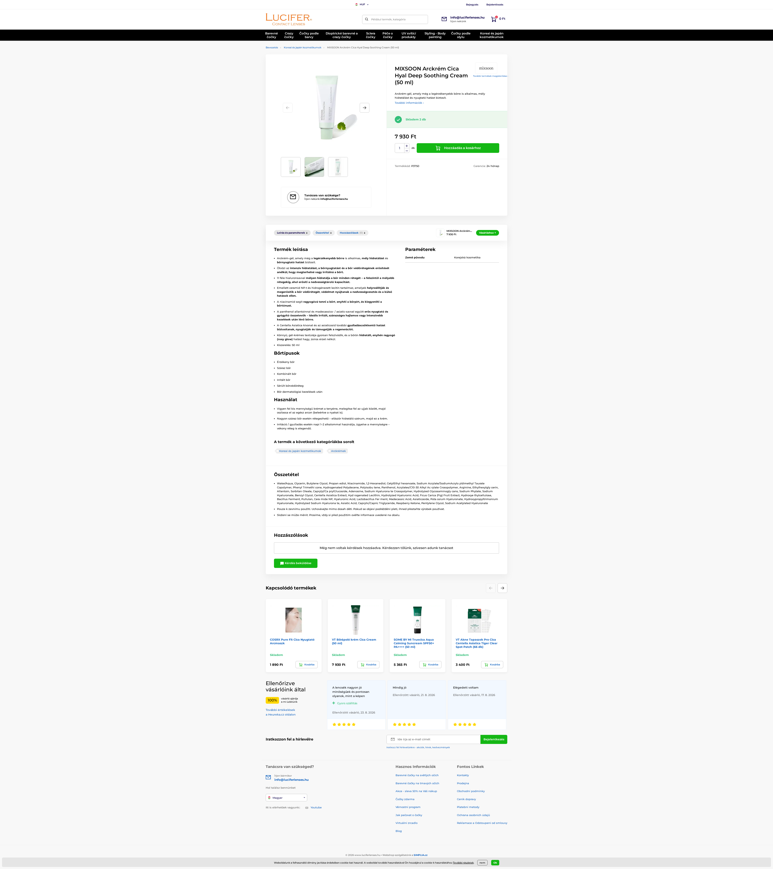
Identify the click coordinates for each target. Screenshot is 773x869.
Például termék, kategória (388, 19)
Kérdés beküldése (297, 563)
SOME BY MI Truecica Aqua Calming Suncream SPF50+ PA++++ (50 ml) (414, 643)
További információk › (409, 102)
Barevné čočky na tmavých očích (417, 783)
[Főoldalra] (289, 19)
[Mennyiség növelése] (406, 145)
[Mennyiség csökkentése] (406, 150)
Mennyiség (399, 148)
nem (482, 862)
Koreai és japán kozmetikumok (302, 47)
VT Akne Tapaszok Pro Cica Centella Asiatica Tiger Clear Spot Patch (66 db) (476, 643)
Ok (495, 862)
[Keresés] (366, 19)
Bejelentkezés (494, 4)
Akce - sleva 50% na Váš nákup (416, 791)
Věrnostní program (408, 807)
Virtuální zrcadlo (407, 822)
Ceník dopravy (466, 799)
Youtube (316, 807)
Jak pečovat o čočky (409, 815)
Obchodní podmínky (471, 791)
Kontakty (463, 775)
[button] (364, 108)
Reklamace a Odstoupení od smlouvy (482, 822)
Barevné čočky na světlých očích (417, 775)
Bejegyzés (472, 4)
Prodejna (463, 783)
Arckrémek (338, 451)
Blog (399, 831)
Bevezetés (272, 47)
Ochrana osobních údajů (473, 815)
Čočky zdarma (405, 799)
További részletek (463, 862)
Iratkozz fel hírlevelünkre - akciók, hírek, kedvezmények (418, 747)
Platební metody (468, 807)
